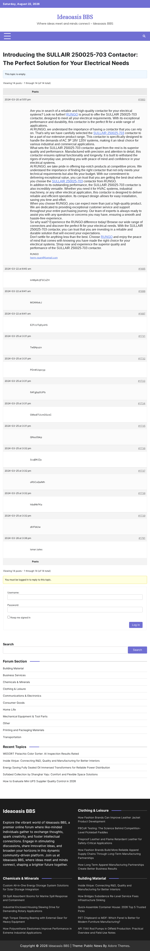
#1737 (141, 470)
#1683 (141, 99)
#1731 (141, 336)
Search (8, 644)
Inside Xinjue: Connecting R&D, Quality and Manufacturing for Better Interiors (51, 760)
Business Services (14, 675)
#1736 (141, 448)
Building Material (13, 668)
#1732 (141, 358)
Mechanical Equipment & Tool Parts (25, 716)
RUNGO (72, 114)
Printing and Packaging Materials (23, 730)
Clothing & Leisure (14, 688)
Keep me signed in (20, 617)
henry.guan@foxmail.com (44, 257)
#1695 (141, 268)
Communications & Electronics (22, 695)
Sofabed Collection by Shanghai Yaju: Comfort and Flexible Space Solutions (50, 774)
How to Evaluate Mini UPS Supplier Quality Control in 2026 (39, 781)
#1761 (142, 538)
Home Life (9, 709)
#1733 (141, 380)
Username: (13, 592)
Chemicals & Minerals (16, 682)
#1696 (141, 291)
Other (6, 723)
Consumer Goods (14, 702)
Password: (13, 605)
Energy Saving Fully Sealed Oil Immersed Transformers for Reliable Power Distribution (56, 767)
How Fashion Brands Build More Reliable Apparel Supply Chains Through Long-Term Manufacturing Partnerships (109, 853)
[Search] (144, 36)
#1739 (141, 515)
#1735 (141, 425)
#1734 (141, 403)
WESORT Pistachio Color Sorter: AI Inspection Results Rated (41, 753)
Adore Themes (118, 946)
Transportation (12, 737)
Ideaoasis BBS (75, 17)
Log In (136, 624)
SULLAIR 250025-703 (108, 133)
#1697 (141, 313)
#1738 (141, 493)
